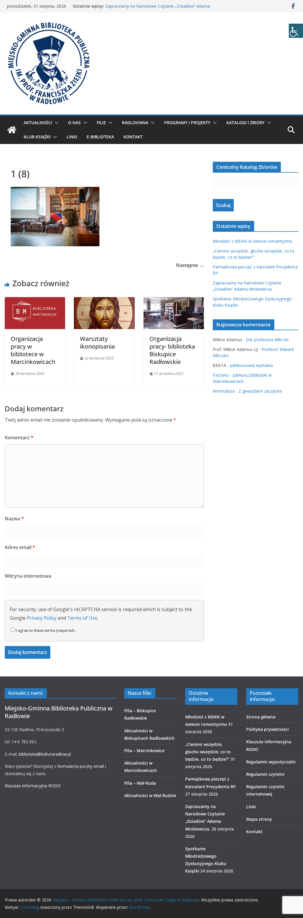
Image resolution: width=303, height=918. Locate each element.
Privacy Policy (42, 618)
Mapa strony (259, 819)
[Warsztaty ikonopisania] (104, 301)
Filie (101, 122)
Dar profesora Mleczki (267, 339)
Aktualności (38, 122)
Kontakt (133, 137)
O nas (74, 122)
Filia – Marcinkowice (144, 750)
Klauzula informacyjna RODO (33, 786)
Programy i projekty (187, 122)
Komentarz (19, 437)
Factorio (221, 375)
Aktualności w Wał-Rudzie (150, 795)
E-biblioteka (100, 137)
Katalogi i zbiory (245, 122)
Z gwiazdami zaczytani (260, 391)
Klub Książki (37, 137)
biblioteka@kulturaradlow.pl (45, 754)
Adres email (20, 547)
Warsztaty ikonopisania (97, 342)
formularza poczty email (80, 766)
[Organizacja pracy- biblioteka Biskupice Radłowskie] (174, 301)
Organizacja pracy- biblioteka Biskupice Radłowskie (172, 350)
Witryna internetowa (28, 576)
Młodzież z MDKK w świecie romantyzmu (252, 241)
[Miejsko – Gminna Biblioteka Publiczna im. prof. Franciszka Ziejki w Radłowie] (12, 130)
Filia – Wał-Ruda (140, 783)
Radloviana (135, 122)
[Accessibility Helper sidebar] (296, 31)
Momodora (224, 391)
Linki (72, 137)
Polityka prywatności (267, 729)
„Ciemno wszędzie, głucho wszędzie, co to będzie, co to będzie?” (208, 751)
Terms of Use (82, 618)
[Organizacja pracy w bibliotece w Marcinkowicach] (35, 301)
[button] (55, 123)
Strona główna (260, 717)
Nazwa (14, 518)
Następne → (190, 265)
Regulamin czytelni (265, 774)
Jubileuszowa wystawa (251, 365)
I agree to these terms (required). (45, 630)
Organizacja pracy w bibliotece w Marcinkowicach (33, 350)
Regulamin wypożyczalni (271, 762)
